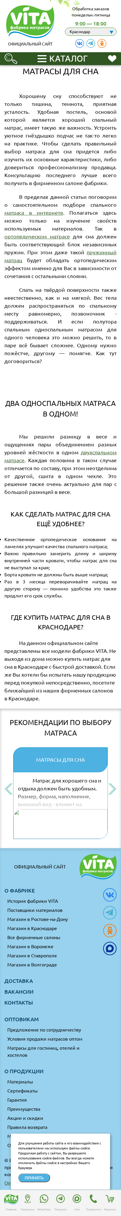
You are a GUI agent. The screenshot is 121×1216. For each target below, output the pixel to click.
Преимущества (23, 1109)
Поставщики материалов (35, 910)
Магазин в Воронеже (30, 946)
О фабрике (19, 890)
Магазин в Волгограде (32, 964)
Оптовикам (21, 1019)
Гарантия (17, 1099)
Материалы (20, 1081)
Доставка (18, 981)
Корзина (110, 1209)
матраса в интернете (33, 213)
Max (77, 1209)
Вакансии (18, 992)
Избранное (112, 58)
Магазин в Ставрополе (32, 955)
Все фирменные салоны (33, 937)
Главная (11, 1209)
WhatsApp (44, 1209)
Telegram (60, 1209)
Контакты (18, 1002)
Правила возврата (27, 1127)
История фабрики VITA (32, 901)
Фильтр (10, 56)
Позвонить (93, 1209)
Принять (34, 1178)
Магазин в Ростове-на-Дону (37, 919)
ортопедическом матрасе (37, 236)
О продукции (23, 1071)
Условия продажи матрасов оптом (45, 1038)
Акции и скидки (25, 1118)
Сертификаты (22, 1090)
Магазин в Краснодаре (32, 928)
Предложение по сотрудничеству (44, 1029)
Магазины (28, 1209)
